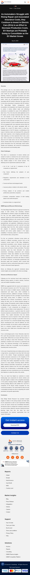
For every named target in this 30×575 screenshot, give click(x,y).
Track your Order (10, 525)
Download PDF (15, 425)
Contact (8, 512)
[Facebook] (17, 457)
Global (7, 475)
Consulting (8, 551)
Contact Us (15, 433)
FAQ (7, 535)
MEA (7, 485)
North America (9, 480)
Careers (8, 509)
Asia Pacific (9, 483)
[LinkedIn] (7, 457)
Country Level (9, 488)
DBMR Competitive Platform (13, 557)
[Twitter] (12, 457)
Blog (7, 499)
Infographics (9, 504)
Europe (8, 477)
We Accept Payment (15, 567)
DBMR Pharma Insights (12, 554)
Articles (8, 506)
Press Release (10, 501)
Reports (8, 549)
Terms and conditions (11, 530)
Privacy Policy (9, 533)
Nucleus (8, 546)
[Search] (26, 2)
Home (10, 8)
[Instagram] (22, 457)
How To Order (9, 522)
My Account (9, 528)
